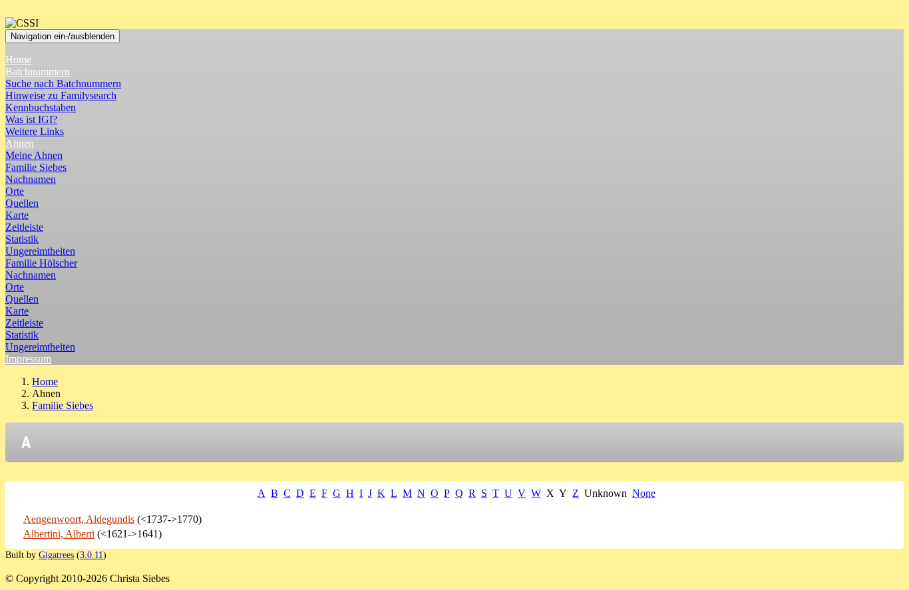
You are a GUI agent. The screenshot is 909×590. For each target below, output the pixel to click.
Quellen (22, 203)
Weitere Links (34, 131)
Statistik (22, 239)
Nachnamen (30, 179)
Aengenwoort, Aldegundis (78, 519)
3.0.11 (91, 554)
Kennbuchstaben (40, 107)
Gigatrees (56, 554)
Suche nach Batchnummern (63, 83)
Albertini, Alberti (58, 533)
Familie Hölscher (41, 263)
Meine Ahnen (34, 155)
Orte (14, 191)
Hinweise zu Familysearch (60, 95)
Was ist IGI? (31, 119)
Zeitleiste (24, 227)
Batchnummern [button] (37, 71)
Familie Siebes (36, 167)
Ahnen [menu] (19, 143)
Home (18, 59)
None (643, 493)
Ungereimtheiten (40, 251)
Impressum (28, 359)
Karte (17, 215)
